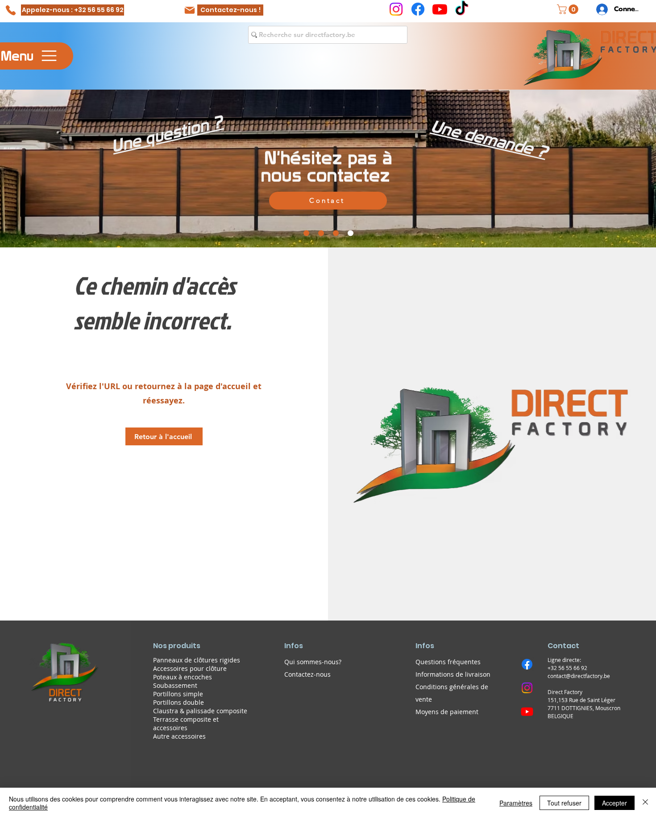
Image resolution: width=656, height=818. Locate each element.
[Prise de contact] (350, 233)
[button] (569, 9)
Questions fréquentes (448, 662)
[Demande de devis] (336, 233)
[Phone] (10, 10)
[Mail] (189, 10)
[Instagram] (396, 9)
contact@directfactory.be (579, 675)
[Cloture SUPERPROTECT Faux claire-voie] (321, 233)
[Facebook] (418, 9)
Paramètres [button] (515, 802)
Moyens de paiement (446, 711)
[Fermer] (645, 803)
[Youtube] (439, 9)
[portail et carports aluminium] (306, 233)
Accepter (614, 802)
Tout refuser (564, 802)
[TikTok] (461, 9)
